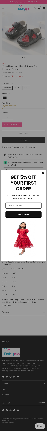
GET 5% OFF (23, 214)
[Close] (43, 173)
